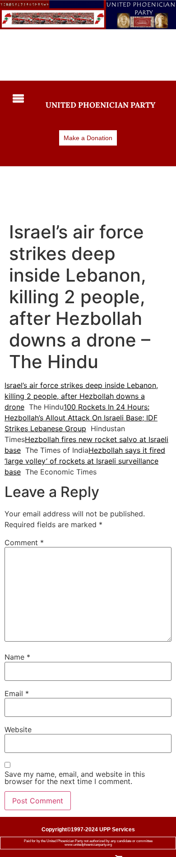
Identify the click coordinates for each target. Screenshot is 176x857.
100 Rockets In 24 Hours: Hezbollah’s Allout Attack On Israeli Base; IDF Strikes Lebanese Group (81, 417)
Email (17, 693)
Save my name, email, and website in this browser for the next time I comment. (75, 777)
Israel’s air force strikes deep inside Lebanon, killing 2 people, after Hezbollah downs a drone (81, 396)
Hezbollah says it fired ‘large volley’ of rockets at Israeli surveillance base (85, 461)
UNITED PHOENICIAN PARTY (100, 105)
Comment (24, 542)
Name (17, 657)
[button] (17, 99)
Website (18, 729)
